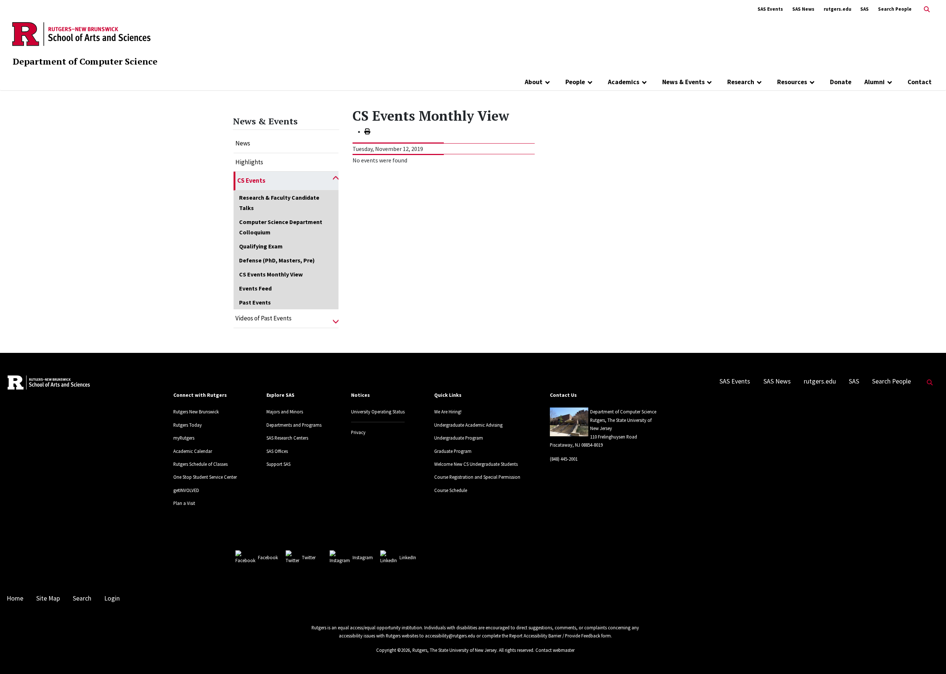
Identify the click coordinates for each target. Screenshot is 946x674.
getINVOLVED (186, 490)
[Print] (367, 131)
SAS (864, 9)
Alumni (874, 82)
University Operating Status (378, 412)
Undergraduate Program (458, 438)
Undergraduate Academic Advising (468, 425)
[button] (335, 181)
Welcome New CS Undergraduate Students (476, 464)
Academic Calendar (192, 451)
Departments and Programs (293, 425)
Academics (623, 82)
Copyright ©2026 (393, 650)
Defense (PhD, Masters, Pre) (277, 260)
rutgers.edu (837, 9)
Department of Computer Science (85, 61)
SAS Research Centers (287, 438)
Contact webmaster (555, 650)
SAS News (803, 9)
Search (82, 598)
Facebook (268, 557)
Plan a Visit (184, 503)
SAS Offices (277, 451)
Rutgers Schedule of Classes (200, 464)
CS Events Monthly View (271, 274)
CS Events (251, 180)
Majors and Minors (284, 412)
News (242, 143)
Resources (792, 82)
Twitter (309, 557)
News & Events (683, 82)
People (575, 82)
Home (15, 598)
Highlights (249, 162)
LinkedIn (407, 557)
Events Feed (255, 288)
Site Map (48, 598)
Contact (920, 82)
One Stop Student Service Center (205, 477)
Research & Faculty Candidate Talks (279, 203)
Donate (840, 82)
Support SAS (278, 464)
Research (740, 82)
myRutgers (183, 438)
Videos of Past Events (263, 318)
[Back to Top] (930, 656)
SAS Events (770, 9)
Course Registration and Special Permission (477, 477)
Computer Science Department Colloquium (280, 227)
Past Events (255, 302)
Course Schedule (450, 490)
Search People (895, 9)
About (533, 82)
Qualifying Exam (261, 246)
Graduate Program (453, 451)
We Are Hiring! (448, 412)
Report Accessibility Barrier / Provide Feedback (554, 636)
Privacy (358, 432)
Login (112, 598)
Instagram (363, 557)
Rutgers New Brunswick (196, 412)
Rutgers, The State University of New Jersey (454, 650)
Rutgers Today (187, 425)
